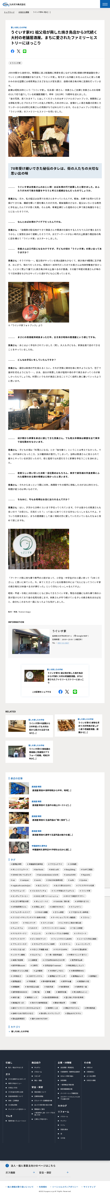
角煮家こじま (52, 1008)
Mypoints (86, 874)
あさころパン (43, 885)
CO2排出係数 (12, 1105)
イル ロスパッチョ (39, 890)
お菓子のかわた (57, 906)
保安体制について (40, 1092)
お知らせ (90, 1067)
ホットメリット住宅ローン (17, 1109)
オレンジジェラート (20, 869)
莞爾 (74, 1002)
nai (13, 880)
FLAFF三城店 (87, 869)
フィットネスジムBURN (62, 938)
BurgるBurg (70, 869)
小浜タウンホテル (35, 976)
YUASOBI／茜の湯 (62, 901)
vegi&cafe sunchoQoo (21, 885)
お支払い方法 (12, 1087)
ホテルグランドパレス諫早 (44, 944)
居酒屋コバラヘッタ (57, 976)
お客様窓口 (90, 1072)
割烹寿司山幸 (77, 960)
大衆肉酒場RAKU (77, 970)
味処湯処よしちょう (76, 965)
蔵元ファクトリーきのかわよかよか (26, 1008)
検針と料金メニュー (15, 1083)
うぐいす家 (16, 63)
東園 (48, 992)
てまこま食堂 (77, 928)
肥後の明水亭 (60, 1002)
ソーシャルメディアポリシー (65, 1187)
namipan (25, 880)
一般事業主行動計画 (67, 1085)
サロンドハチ (30, 922)
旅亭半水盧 (67, 981)
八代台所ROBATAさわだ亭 (54, 960)
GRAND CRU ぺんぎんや (21, 874)
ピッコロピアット (39, 938)
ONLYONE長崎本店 (55, 880)
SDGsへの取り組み (67, 1076)
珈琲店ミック (32, 997)
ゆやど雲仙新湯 (80, 949)
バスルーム (38, 1072)
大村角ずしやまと (57, 970)
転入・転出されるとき (15, 1067)
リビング (37, 1076)
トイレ (63, 1125)
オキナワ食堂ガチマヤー (75, 896)
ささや (15, 922)
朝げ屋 (37, 992)
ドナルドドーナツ (19, 933)
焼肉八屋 (15, 997)
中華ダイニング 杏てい (78, 954)
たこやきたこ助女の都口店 (70, 922)
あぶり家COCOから (63, 885)
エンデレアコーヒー (20, 896)
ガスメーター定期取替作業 (43, 1100)
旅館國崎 (15, 986)
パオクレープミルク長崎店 (58, 933)
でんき (9, 1115)
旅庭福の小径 (83, 981)
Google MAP (81, 636)
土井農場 (38, 970)
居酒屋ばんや (78, 976)
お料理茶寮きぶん (19, 906)
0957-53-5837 (63, 643)
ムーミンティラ (84, 944)
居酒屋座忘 (16, 981)
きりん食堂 (59, 912)
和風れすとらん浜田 (20, 970)
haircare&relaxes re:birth (48, 874)
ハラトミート (81, 933)
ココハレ (86, 917)
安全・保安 (37, 1087)
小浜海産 (72, 864)
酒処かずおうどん (72, 1008)
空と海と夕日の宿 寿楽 (74, 997)
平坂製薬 (31, 981)
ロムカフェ (36, 954)
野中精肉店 (90, 1008)
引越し (9, 1062)
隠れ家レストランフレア (50, 1013)
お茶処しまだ (39, 906)
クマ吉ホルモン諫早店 (79, 912)
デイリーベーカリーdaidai (54, 928)
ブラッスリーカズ (19, 944)
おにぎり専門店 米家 (20, 901)
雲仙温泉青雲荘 (18, 1018)
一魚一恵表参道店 (55, 954)
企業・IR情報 (65, 1062)
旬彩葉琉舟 (64, 986)
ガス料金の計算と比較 (15, 1092)
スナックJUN (48, 922)
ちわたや (33, 928)
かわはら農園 (42, 912)
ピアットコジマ (18, 938)
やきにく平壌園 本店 (40, 949)
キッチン (37, 1067)
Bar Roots (39, 869)
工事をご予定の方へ (41, 1119)
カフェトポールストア (21, 912)
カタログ (62, 1105)
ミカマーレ (66, 944)
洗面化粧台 (64, 1129)
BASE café (55, 869)
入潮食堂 (33, 960)
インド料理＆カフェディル (63, 890)
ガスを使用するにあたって (17, 1079)
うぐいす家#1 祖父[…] (41, 12)
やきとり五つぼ (18, 949)
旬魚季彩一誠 (81, 986)
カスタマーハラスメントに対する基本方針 (70, 1098)
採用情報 (63, 1080)
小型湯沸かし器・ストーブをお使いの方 (44, 1114)
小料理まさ (16, 976)
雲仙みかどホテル (74, 1013)
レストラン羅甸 (18, 954)
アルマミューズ (18, 890)
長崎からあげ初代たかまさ (22, 1013)
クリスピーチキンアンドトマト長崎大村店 (28, 917)
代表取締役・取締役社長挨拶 (70, 1072)
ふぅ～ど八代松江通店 (87, 938)
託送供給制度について (15, 1096)
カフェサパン (76, 906)
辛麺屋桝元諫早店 (36, 864)
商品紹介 (36, 1062)
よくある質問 (91, 1076)
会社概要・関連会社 (67, 1067)
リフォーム (63, 1111)
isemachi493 (71, 874)
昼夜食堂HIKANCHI (19, 992)
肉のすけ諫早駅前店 (39, 1002)
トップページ (9, 12)
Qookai (84, 880)
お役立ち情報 (24, 12)
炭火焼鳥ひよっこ (80, 992)
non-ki (38, 880)
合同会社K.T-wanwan (53, 965)
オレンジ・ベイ (42, 901)
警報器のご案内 (39, 1109)
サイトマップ (89, 1187)
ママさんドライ (56, 864)
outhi (72, 880)
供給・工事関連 (13, 1100)
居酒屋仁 (93, 976)
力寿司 (35, 965)
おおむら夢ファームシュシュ (46, 896)
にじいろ (37, 933)
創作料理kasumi (18, 965)
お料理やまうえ (83, 901)
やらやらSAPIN (61, 949)
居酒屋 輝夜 (17, 864)
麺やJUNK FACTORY (39, 1018)
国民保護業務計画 (66, 1089)
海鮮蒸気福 (62, 992)
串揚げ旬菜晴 (17, 960)
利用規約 (43, 1187)
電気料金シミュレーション (17, 1121)
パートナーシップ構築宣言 (69, 1093)
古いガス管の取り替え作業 (43, 1105)
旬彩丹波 (49, 986)
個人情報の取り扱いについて (21, 1187)
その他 (63, 1138)
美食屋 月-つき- (18, 1002)
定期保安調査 (38, 1096)
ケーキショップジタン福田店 (64, 917)
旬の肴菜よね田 (33, 986)
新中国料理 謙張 (49, 981)
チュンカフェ (17, 928)
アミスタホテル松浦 (86, 885)
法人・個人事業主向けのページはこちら (33, 1165)
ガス (8, 1074)
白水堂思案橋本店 (51, 997)
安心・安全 (38, 1080)
